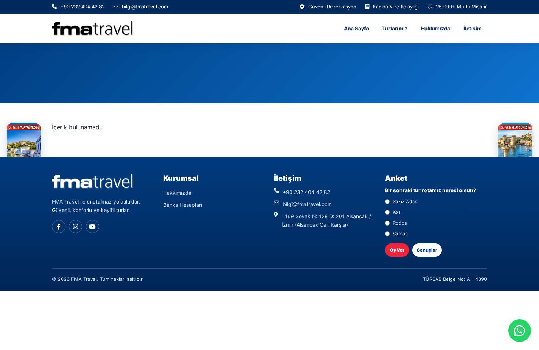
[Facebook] (58, 226)
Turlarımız (395, 28)
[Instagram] (75, 226)
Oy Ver (397, 250)
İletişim (472, 28)
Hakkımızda (435, 28)
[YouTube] (92, 226)
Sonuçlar (427, 250)
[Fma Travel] (92, 28)
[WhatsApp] (519, 330)
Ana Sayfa (356, 28)
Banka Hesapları (182, 205)
